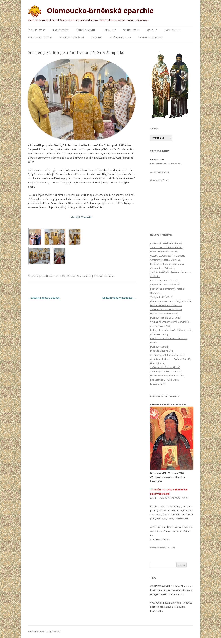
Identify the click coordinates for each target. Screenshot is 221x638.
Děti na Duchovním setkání (164, 313)
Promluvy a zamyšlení (40, 37)
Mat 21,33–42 (181, 497)
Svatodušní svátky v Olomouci (165, 371)
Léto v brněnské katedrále (164, 251)
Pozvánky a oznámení (72, 37)
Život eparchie (172, 30)
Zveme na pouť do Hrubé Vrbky (166, 247)
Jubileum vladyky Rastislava (119, 297)
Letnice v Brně (157, 383)
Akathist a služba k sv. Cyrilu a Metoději (170, 359)
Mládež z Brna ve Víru (161, 350)
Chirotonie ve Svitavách (162, 268)
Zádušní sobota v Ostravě (44, 297)
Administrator (107, 276)
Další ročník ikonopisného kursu (167, 263)
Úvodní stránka (36, 30)
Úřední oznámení (85, 30)
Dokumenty (109, 30)
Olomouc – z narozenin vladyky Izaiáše (170, 301)
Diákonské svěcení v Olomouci (166, 305)
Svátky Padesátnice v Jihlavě (165, 367)
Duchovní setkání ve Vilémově (165, 317)
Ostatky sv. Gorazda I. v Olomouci (167, 255)
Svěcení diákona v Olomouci (165, 284)
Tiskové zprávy (61, 30)
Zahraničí (96, 37)
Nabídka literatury (120, 37)
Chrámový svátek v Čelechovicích (167, 354)
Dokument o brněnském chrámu (167, 375)
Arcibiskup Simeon (160, 171)
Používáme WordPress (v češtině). (44, 631)
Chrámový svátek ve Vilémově (166, 243)
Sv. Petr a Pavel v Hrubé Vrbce (166, 309)
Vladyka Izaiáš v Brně (161, 297)
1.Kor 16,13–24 (167, 497)
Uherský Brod (157, 363)
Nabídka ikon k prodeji (150, 37)
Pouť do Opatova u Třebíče (164, 280)
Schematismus (130, 30)
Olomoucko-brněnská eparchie (99, 10)
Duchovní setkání (159, 346)
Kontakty (151, 30)
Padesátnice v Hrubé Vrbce (164, 379)
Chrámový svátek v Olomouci (165, 259)
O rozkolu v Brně (158, 180)
